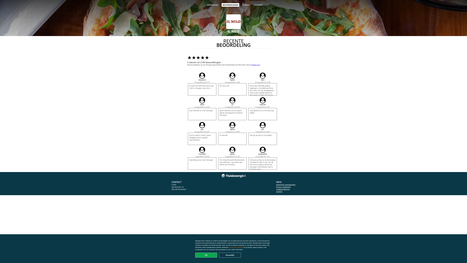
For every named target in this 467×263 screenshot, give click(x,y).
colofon (257, 5)
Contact (246, 5)
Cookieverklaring (283, 189)
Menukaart (213, 5)
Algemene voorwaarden (286, 184)
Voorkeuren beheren (236, 247)
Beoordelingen (230, 5)
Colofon (279, 191)
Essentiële (230, 255)
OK (206, 255)
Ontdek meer (255, 65)
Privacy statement (283, 187)
